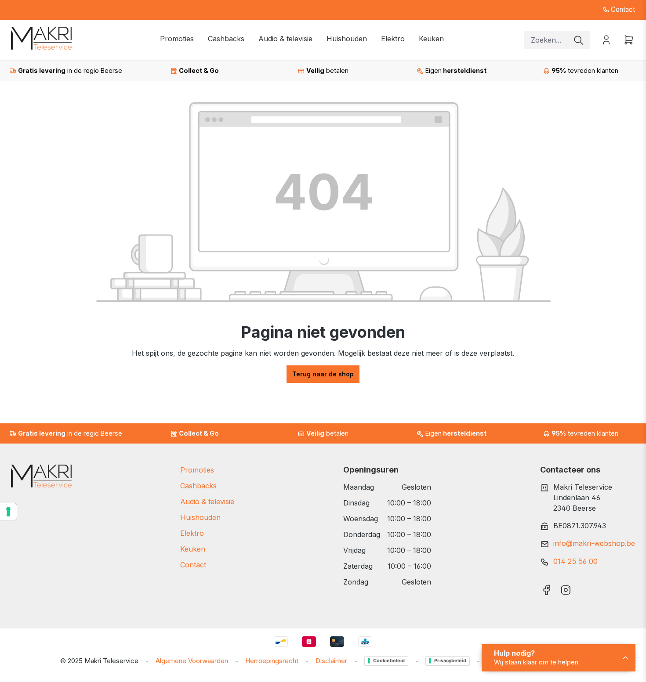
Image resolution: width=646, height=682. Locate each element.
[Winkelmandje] (626, 39)
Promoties (197, 469)
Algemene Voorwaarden (192, 661)
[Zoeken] (579, 40)
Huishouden (200, 517)
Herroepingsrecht (271, 661)
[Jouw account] (606, 39)
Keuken (192, 549)
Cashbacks (198, 485)
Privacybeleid (450, 660)
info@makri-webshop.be (594, 543)
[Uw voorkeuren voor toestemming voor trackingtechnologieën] (8, 511)
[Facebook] (546, 587)
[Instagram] (565, 587)
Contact (622, 9)
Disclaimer (331, 661)
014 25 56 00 (575, 561)
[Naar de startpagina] (41, 38)
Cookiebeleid (389, 660)
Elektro (192, 533)
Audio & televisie (207, 501)
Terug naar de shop (323, 374)
